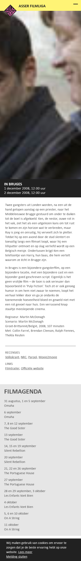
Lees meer (25, 552)
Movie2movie (48, 357)
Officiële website (32, 368)
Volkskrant (12, 357)
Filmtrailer (12, 368)
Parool (32, 357)
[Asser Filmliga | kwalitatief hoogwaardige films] (10, 16)
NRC (24, 357)
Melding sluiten (16, 557)
